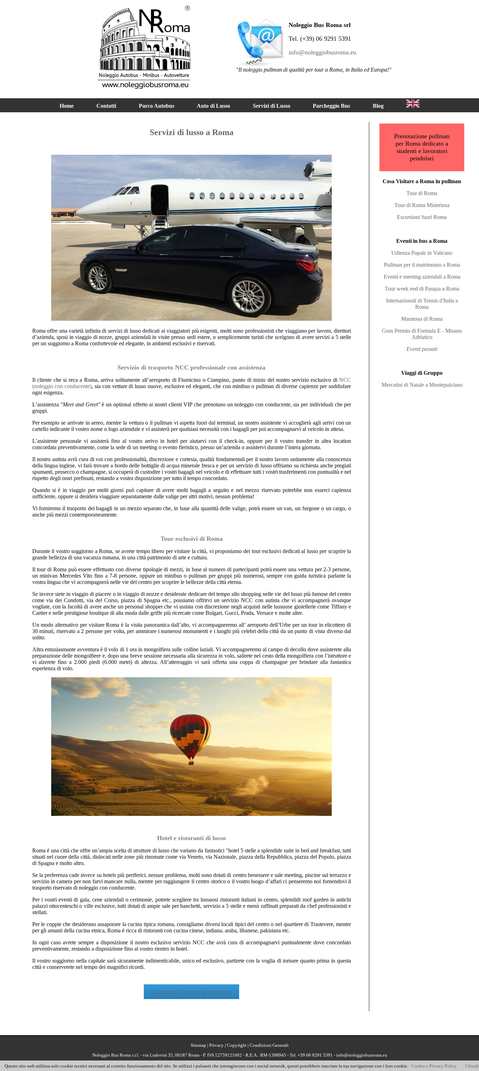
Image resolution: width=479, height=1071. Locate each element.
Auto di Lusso (213, 106)
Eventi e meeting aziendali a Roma (422, 277)
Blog (378, 106)
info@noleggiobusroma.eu (322, 52)
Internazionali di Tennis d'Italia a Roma (422, 304)
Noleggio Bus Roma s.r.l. (115, 1055)
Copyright (237, 1045)
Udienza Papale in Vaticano (421, 253)
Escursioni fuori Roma (422, 217)
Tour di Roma (421, 193)
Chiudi (472, 1066)
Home (67, 106)
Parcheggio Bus (331, 106)
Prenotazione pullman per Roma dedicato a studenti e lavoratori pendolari (422, 147)
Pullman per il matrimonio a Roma (422, 265)
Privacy (216, 1045)
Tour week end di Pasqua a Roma (422, 289)
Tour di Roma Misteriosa (422, 205)
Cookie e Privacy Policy (434, 1066)
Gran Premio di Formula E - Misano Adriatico (422, 334)
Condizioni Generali (269, 1045)
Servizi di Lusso (271, 106)
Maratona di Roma (422, 319)
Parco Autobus (156, 106)
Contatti (106, 106)
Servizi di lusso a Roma (192, 132)
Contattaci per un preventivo (191, 992)
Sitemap (198, 1045)
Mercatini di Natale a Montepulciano (422, 385)
